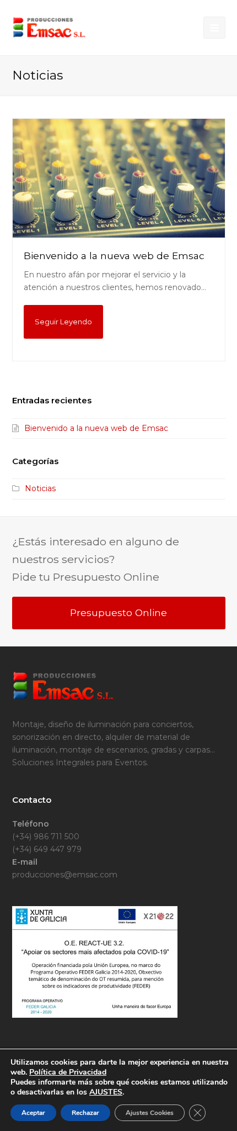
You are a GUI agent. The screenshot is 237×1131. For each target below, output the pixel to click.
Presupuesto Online (118, 612)
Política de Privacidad (67, 1072)
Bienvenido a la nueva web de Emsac (114, 255)
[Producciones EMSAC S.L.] (49, 27)
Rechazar (85, 1112)
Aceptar (33, 1112)
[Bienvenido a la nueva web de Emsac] (119, 178)
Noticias (40, 488)
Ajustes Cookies (150, 1112)
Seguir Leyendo (63, 321)
